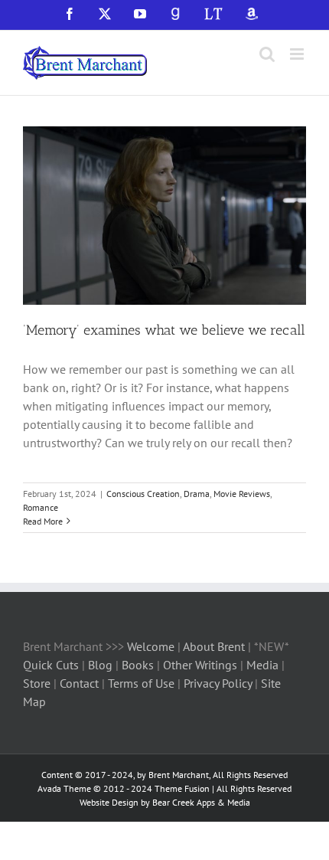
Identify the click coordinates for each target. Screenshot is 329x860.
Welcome (150, 646)
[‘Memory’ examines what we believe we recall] (164, 215)
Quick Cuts (51, 664)
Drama (197, 493)
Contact (79, 683)
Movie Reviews (241, 493)
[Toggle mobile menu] (298, 54)
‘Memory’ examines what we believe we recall (164, 330)
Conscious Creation (143, 493)
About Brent (214, 646)
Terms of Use (139, 683)
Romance (40, 507)
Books (139, 664)
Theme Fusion (182, 788)
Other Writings (200, 664)
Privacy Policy (218, 683)
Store (38, 683)
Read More (43, 521)
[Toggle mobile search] (267, 54)
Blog (102, 664)
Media (264, 664)
